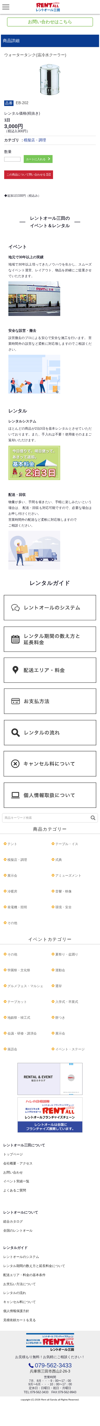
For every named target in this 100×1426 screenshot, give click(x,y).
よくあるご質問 (14, 1190)
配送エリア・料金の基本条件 (24, 1275)
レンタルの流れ (14, 1293)
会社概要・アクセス (18, 1163)
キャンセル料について (19, 1302)
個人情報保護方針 (16, 1311)
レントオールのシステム (21, 1257)
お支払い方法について (19, 1284)
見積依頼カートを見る (19, 1320)
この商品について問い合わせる (26, 174)
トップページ (13, 1154)
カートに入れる (36, 159)
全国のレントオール (18, 1230)
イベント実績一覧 (16, 1181)
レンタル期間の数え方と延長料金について (34, 1266)
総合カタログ (13, 1221)
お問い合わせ (13, 1172)
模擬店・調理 (35, 140)
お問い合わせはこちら (50, 21)
